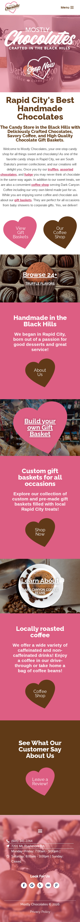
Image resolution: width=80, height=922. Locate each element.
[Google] (32, 885)
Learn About (40, 580)
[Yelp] (40, 885)
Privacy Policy (40, 912)
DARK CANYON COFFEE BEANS (40, 591)
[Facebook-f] (24, 885)
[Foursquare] (56, 885)
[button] (40, 830)
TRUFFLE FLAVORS (40, 284)
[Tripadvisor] (48, 885)
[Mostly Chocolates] (12, 7)
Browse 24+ (40, 274)
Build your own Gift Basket (40, 427)
